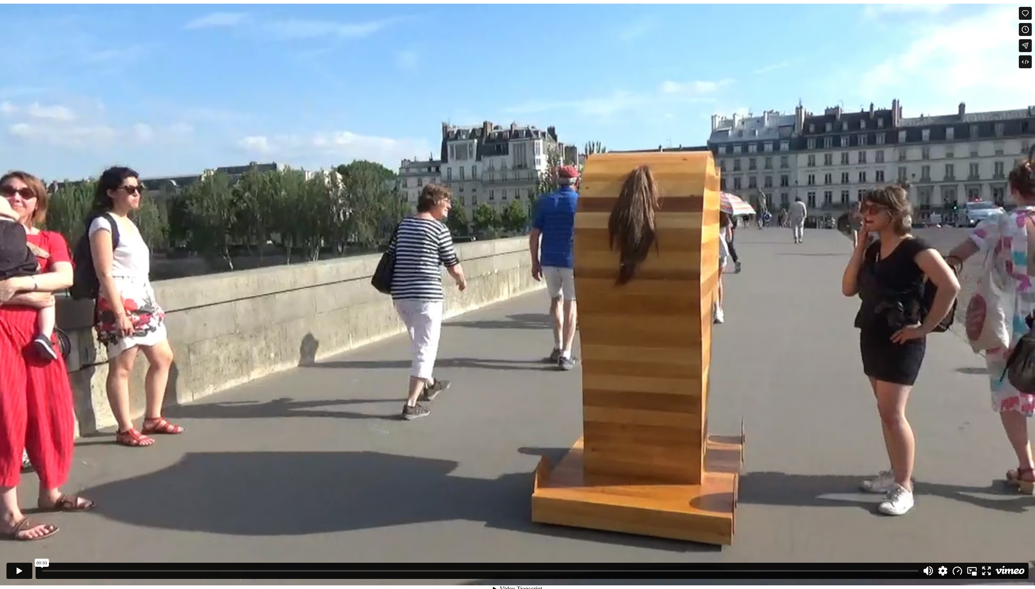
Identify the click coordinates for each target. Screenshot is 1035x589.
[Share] (1025, 45)
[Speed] (957, 570)
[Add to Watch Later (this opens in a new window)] (1025, 29)
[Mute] (928, 570)
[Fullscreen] (986, 570)
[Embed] (1025, 61)
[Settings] (942, 570)
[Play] (19, 571)
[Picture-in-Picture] (971, 570)
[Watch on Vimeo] (1010, 570)
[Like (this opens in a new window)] (1025, 13)
